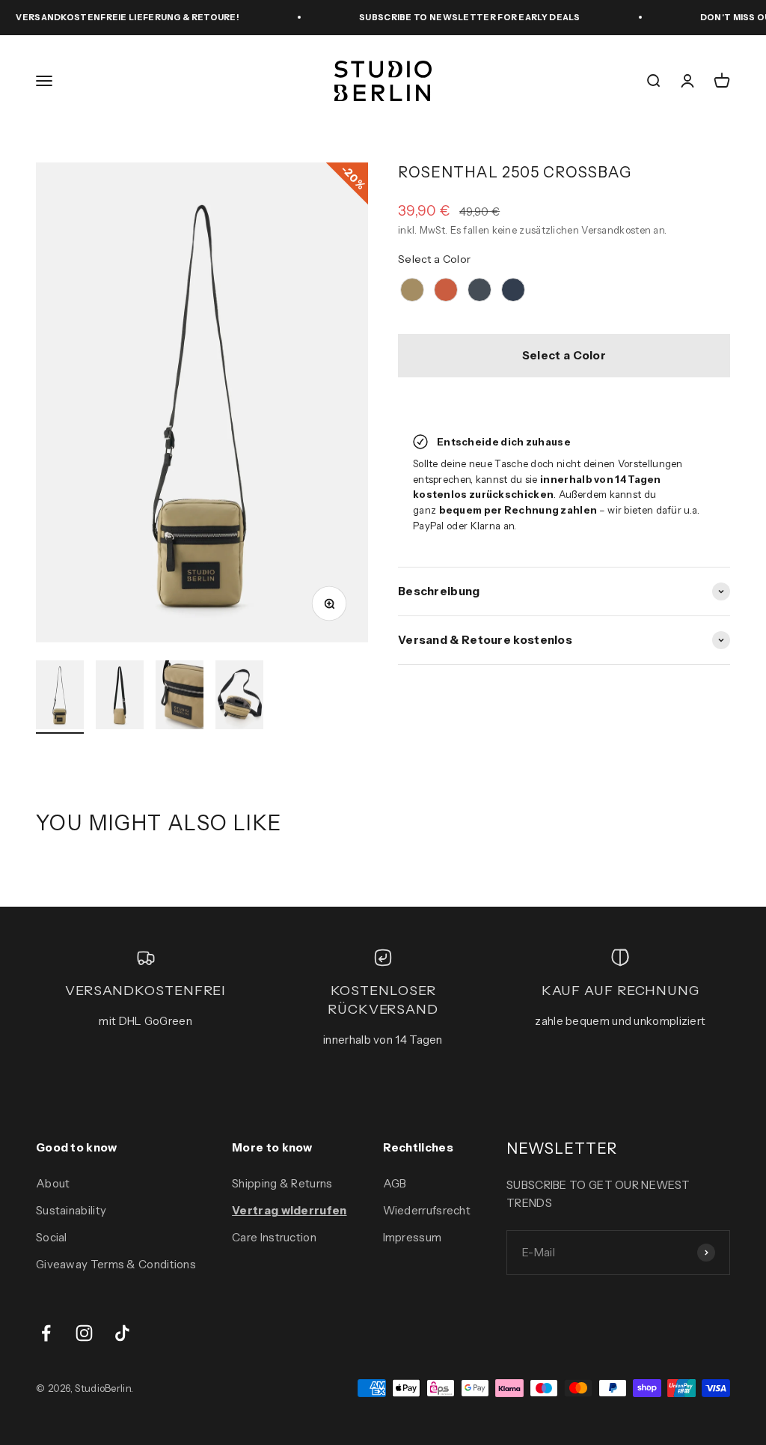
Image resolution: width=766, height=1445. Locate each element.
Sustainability (71, 1210)
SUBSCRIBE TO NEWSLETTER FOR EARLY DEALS (454, 17)
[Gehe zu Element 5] (60, 697)
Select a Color (434, 259)
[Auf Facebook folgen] (46, 1333)
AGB (395, 1183)
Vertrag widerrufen (289, 1210)
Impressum (412, 1237)
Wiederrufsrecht (427, 1210)
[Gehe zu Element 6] (120, 697)
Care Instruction (274, 1237)
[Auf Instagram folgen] (84, 1333)
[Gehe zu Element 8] (239, 697)
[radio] (412, 290)
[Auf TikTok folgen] (122, 1333)
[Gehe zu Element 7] (179, 697)
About (53, 1183)
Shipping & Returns (282, 1183)
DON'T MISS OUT (723, 17)
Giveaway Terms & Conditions (116, 1264)
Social (51, 1237)
